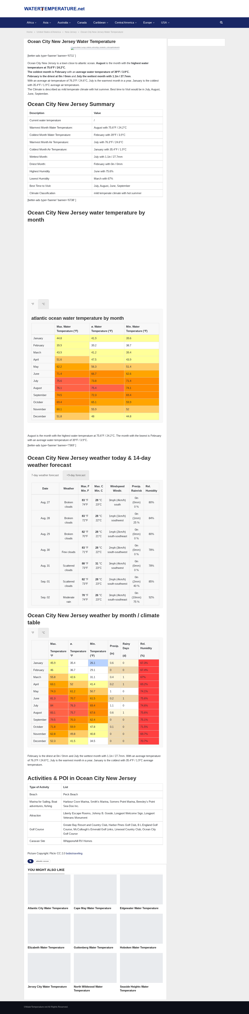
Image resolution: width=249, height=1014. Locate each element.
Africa (30, 22)
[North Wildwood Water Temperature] (95, 968)
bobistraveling (74, 853)
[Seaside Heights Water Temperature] (141, 968)
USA (164, 22)
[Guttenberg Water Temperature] (95, 929)
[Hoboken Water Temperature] (141, 929)
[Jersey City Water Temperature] (49, 968)
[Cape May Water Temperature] (95, 890)
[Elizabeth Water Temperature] (49, 929)
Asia (45, 22)
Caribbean (99, 22)
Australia (63, 22)
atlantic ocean (42, 861)
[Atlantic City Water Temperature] (49, 890)
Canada (82, 22)
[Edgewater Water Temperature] (141, 890)
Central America (124, 22)
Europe (147, 22)
